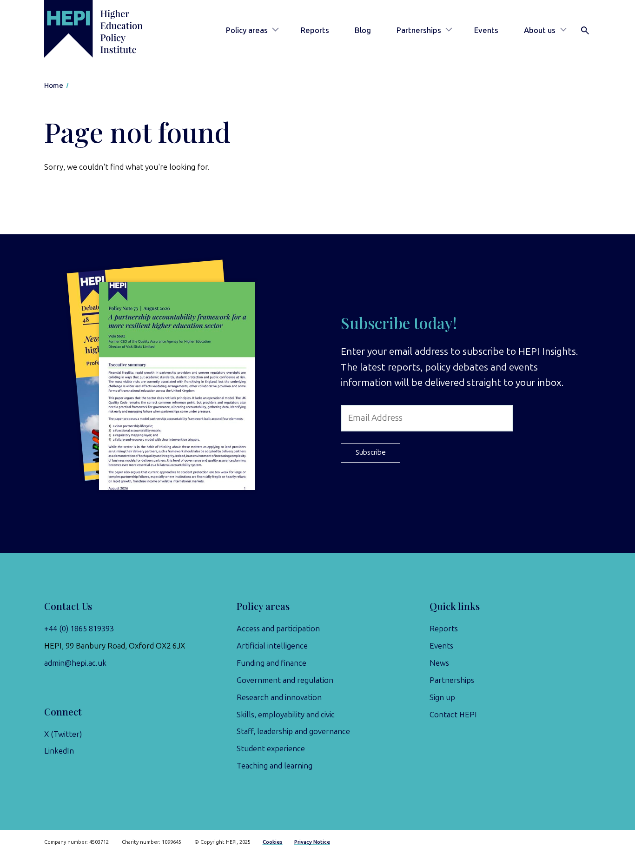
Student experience (271, 748)
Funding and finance (271, 663)
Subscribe (371, 452)
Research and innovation (279, 697)
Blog (363, 30)
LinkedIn (59, 750)
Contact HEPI (453, 714)
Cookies (273, 842)
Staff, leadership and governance (293, 731)
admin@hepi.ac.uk (75, 663)
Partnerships (419, 30)
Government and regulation (285, 680)
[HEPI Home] (106, 29)
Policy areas (247, 30)
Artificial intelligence (272, 645)
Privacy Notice (312, 842)
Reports (315, 30)
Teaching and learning (274, 765)
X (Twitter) (63, 734)
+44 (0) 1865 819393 (79, 628)
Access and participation (278, 628)
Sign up (442, 697)
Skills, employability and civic (286, 714)
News (439, 663)
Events (486, 30)
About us (540, 30)
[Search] (585, 31)
